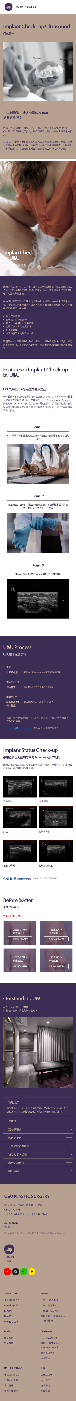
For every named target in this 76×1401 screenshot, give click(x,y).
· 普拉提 (11, 1121)
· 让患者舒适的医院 (18, 1146)
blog (24, 1271)
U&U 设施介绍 (11, 1305)
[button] (38, 1102)
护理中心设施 (11, 1380)
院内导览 (8, 1310)
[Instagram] (15, 1271)
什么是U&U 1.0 (11, 1300)
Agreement (11, 1222)
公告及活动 (46, 1374)
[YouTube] (7, 1271)
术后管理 (8, 1385)
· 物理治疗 (12, 1102)
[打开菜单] (68, 6)
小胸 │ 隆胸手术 (49, 1300)
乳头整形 (8, 1338)
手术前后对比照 (49, 1338)
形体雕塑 (8, 1343)
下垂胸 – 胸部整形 (50, 1310)
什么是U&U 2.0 (11, 1374)
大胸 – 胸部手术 (49, 1305)
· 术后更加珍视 (15, 1162)
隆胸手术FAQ (47, 1353)
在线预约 (45, 1358)
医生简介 (8, 1316)
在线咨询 (45, 1385)
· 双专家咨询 (14, 1129)
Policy (7, 1226)
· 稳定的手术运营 (16, 1154)
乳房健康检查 (11, 1390)
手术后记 (45, 1380)
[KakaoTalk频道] (32, 1271)
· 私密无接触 (14, 1138)
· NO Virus (12, 1171)
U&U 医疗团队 (11, 1321)
